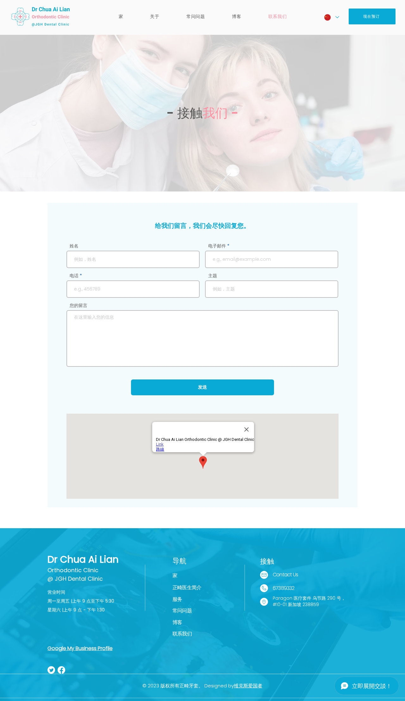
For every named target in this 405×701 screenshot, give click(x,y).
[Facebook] (61, 670)
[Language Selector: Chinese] (331, 17)
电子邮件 (217, 246)
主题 (212, 275)
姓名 (74, 246)
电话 (74, 275)
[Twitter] (51, 670)
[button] (155, 16)
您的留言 (78, 305)
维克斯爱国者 (248, 685)
